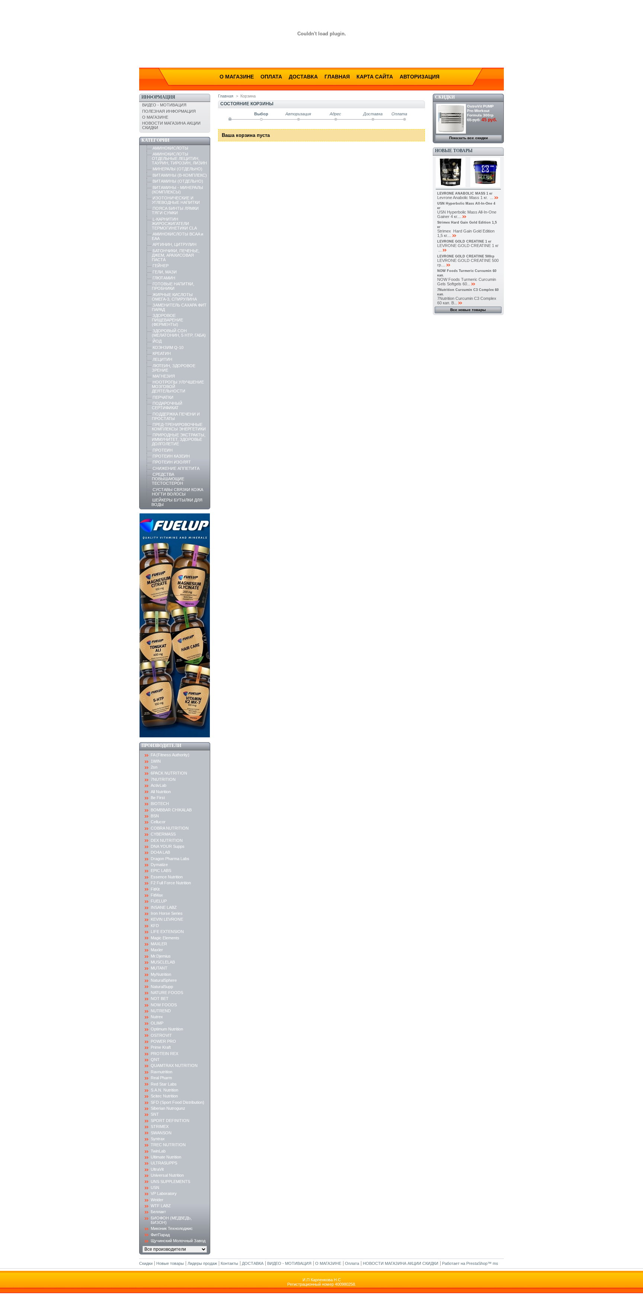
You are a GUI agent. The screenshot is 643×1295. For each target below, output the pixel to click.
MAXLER (159, 944)
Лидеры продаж (202, 1263)
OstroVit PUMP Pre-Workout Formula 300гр (480, 110)
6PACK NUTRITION (169, 773)
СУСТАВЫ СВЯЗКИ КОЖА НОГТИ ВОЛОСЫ (177, 491)
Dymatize (159, 864)
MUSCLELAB (163, 962)
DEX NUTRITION (167, 840)
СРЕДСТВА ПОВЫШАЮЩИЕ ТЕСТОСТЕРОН (168, 478)
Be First (158, 797)
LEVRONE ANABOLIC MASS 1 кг (465, 193)
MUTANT (159, 968)
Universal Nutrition (167, 1175)
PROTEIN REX (164, 1053)
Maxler (157, 950)
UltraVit (157, 1169)
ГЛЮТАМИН (164, 278)
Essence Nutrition (167, 877)
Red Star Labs (164, 1084)
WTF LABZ (161, 1205)
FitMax (157, 895)
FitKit (155, 889)
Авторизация (419, 77)
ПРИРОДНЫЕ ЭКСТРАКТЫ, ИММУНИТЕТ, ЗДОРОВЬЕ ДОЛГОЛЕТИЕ (178, 439)
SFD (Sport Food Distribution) (177, 1102)
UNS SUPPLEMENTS (170, 1181)
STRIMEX (160, 1126)
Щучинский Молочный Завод (178, 1240)
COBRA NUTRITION (170, 828)
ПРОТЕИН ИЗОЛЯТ (172, 462)
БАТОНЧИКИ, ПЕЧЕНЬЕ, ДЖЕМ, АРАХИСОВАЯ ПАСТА (175, 255)
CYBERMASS (163, 834)
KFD (155, 925)
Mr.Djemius (161, 956)
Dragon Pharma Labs (170, 858)
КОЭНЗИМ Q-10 (168, 347)
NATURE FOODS (167, 992)
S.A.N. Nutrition (164, 1090)
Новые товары (454, 150)
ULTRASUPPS (164, 1163)
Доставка (303, 77)
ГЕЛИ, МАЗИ (165, 272)
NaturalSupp (162, 986)
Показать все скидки (468, 138)
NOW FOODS (164, 1005)
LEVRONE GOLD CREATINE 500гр (466, 256)
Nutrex (157, 1016)
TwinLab (158, 1151)
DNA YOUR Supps (168, 846)
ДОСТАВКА (252, 1263)
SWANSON (161, 1133)
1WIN (156, 761)
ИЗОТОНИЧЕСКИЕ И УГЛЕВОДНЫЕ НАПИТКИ (176, 200)
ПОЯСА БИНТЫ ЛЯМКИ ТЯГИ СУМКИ (175, 210)
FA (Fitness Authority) (170, 755)
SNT (155, 1114)
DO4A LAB (160, 852)
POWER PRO (163, 1041)
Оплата (271, 77)
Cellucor (158, 822)
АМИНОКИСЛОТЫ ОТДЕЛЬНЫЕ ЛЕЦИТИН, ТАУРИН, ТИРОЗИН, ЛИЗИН (179, 158)
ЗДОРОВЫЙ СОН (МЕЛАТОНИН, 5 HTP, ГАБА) (179, 332)
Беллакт (158, 1211)
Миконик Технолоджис (172, 1228)
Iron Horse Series (167, 913)
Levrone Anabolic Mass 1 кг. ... (465, 197)
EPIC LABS (161, 870)
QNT (155, 1059)
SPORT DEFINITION (170, 1120)
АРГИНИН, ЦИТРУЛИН (174, 244)
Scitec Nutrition (164, 1096)
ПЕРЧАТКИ (163, 397)
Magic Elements (165, 938)
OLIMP (157, 1023)
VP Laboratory (164, 1193)
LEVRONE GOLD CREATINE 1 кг (464, 241)
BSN (155, 816)
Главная (337, 77)
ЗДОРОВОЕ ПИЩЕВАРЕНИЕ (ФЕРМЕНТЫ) (167, 320)
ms (495, 1263)
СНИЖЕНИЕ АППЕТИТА (176, 468)
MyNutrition (161, 974)
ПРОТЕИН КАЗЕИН (171, 456)
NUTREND (161, 1011)
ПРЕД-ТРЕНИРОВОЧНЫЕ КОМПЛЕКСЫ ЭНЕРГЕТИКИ (179, 426)
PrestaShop (476, 1263)
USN (155, 1187)
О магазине (237, 77)
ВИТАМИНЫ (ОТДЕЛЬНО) (178, 181)
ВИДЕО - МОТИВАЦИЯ (164, 105)
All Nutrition (161, 791)
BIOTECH (160, 803)
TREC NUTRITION (168, 1144)
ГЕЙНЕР (161, 265)
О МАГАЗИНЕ (155, 117)
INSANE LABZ (164, 907)
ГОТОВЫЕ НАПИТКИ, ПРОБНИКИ (173, 286)
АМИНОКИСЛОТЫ (170, 148)
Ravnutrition (161, 1072)
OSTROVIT (161, 1035)
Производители (161, 745)
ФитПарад (160, 1235)
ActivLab (158, 785)
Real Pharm (161, 1078)
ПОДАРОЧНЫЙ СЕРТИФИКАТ (167, 405)
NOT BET (160, 998)
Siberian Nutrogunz (168, 1108)
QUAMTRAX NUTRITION (174, 1065)
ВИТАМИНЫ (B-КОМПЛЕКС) (180, 175)
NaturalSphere (164, 980)
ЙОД (157, 341)
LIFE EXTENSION (167, 931)
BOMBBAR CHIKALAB (171, 810)
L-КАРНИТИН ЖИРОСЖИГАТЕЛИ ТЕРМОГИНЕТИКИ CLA (174, 223)
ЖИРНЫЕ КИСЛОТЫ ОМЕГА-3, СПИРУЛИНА (174, 296)
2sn (154, 767)
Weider (157, 1200)
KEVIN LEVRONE (167, 919)
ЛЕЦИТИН (162, 359)
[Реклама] (175, 736)
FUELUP (159, 901)
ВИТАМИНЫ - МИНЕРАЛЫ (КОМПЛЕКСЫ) (177, 189)
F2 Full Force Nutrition (171, 883)
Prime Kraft (161, 1047)
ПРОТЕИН (163, 450)
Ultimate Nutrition (166, 1157)
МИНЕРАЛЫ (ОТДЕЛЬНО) (177, 169)
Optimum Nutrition (167, 1029)
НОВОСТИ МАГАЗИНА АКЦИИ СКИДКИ (400, 1263)
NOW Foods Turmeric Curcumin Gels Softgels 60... (466, 281)
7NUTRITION (163, 779)
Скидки (445, 97)
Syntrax (158, 1139)
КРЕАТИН (162, 353)
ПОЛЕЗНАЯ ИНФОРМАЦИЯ (169, 111)
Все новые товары (468, 310)
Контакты (229, 1263)
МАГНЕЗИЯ (164, 376)
